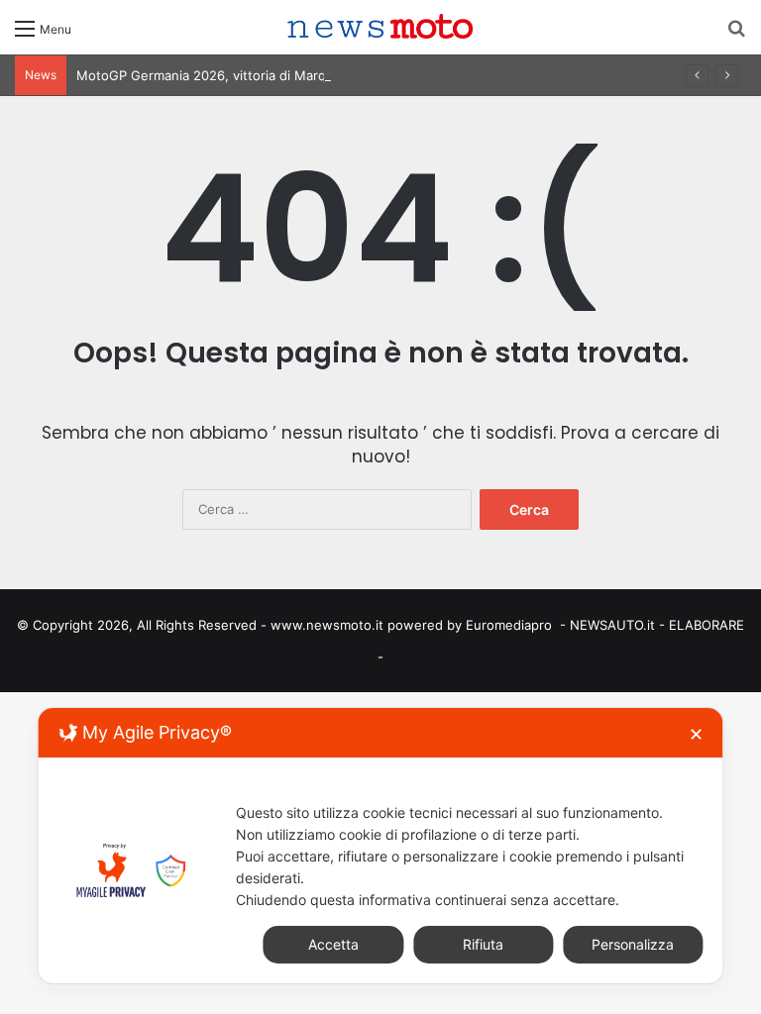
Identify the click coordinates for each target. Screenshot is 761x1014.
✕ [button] (696, 734)
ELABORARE (706, 625)
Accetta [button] (333, 944)
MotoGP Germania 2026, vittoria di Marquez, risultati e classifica (277, 75)
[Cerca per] (736, 35)
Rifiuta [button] (483, 944)
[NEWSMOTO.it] (380, 27)
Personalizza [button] (633, 944)
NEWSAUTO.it (612, 625)
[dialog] (380, 845)
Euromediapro (509, 625)
